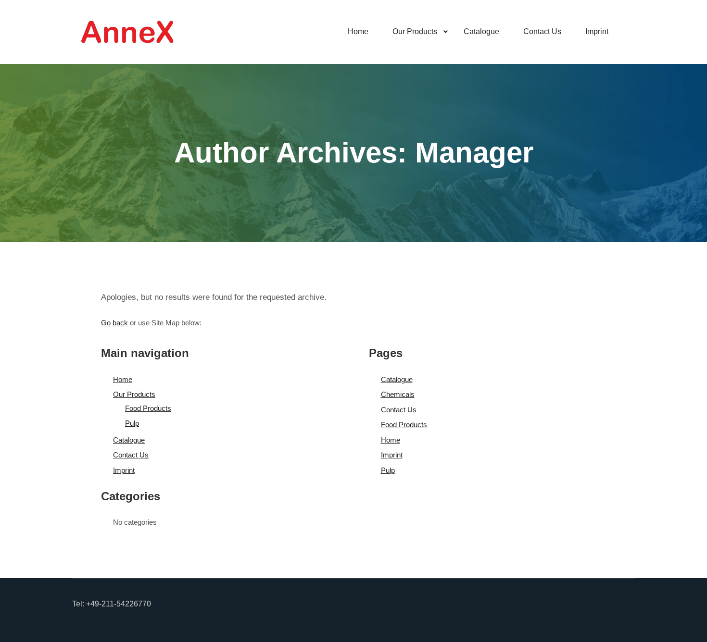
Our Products (134, 394)
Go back (114, 323)
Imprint (124, 470)
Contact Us (131, 455)
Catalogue (129, 440)
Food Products (148, 408)
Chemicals (398, 394)
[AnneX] (127, 32)
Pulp (132, 423)
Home (122, 379)
